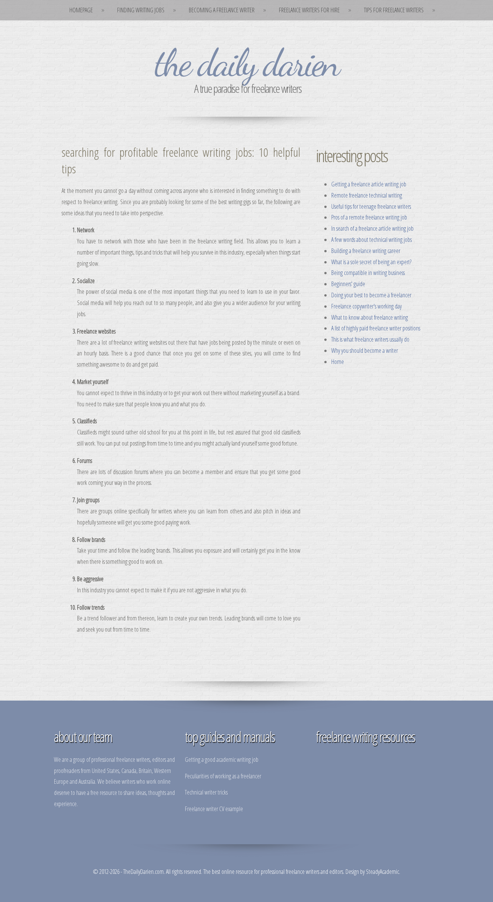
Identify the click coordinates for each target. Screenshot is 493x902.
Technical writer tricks (206, 792)
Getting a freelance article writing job (368, 184)
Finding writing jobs (140, 10)
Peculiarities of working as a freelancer (223, 776)
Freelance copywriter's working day (366, 306)
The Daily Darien (246, 63)
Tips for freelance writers (394, 10)
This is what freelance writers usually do (370, 339)
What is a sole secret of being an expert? (371, 262)
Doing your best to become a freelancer (371, 295)
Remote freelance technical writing (366, 195)
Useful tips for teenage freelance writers (371, 206)
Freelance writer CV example (214, 809)
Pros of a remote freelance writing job (369, 217)
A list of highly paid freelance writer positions (375, 328)
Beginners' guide (348, 284)
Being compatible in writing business (368, 272)
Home (337, 361)
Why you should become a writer (364, 350)
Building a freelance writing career (365, 250)
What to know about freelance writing (369, 317)
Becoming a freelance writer (222, 10)
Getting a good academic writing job (221, 759)
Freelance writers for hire (309, 10)
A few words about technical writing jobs (371, 239)
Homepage (81, 10)
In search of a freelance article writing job (372, 228)
